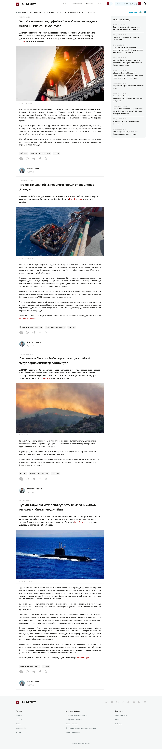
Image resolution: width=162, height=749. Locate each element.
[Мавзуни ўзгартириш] (109, 4)
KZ (117, 4)
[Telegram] (33, 159)
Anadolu (46, 378)
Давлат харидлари (73, 732)
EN (127, 4)
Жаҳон (18, 732)
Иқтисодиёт (21, 728)
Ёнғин (23, 474)
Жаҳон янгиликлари (40, 153)
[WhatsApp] (27, 159)
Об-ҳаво (24, 153)
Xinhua (22, 41)
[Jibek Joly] (133, 12)
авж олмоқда (83, 658)
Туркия (71, 327)
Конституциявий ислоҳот (73, 12)
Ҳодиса (42, 12)
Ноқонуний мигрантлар (31, 327)
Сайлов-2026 (90, 12)
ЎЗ (139, 4)
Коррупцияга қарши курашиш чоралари (81, 728)
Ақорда (25, 12)
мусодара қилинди (27, 318)
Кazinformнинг (76, 199)
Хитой (56, 153)
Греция (55, 474)
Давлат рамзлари (72, 724)
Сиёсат (19, 719)
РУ (124, 4)
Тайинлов (34, 12)
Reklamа (118, 724)
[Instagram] (21, 159)
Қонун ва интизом (54, 12)
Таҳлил (99, 4)
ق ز (135, 4)
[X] (46, 159)
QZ (120, 4)
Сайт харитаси (121, 715)
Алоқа (117, 719)
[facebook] (123, 702)
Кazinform (79, 522)
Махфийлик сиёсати (74, 719)
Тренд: (18, 12)
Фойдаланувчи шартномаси (76, 715)
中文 (131, 4)
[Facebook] (40, 159)
